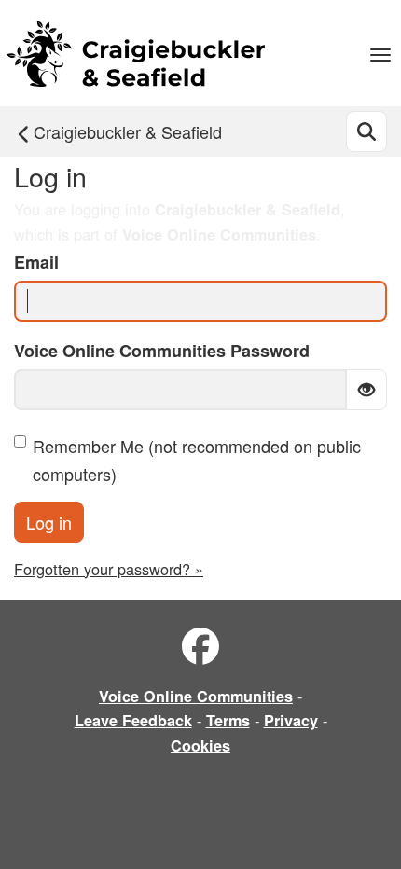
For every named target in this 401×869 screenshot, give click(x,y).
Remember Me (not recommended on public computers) (197, 460)
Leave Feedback (133, 720)
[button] (380, 53)
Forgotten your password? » (108, 569)
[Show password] (366, 389)
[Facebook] (200, 646)
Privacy (291, 720)
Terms (228, 720)
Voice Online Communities (196, 696)
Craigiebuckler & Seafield (128, 131)
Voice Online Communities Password (162, 350)
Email (36, 262)
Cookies (200, 745)
